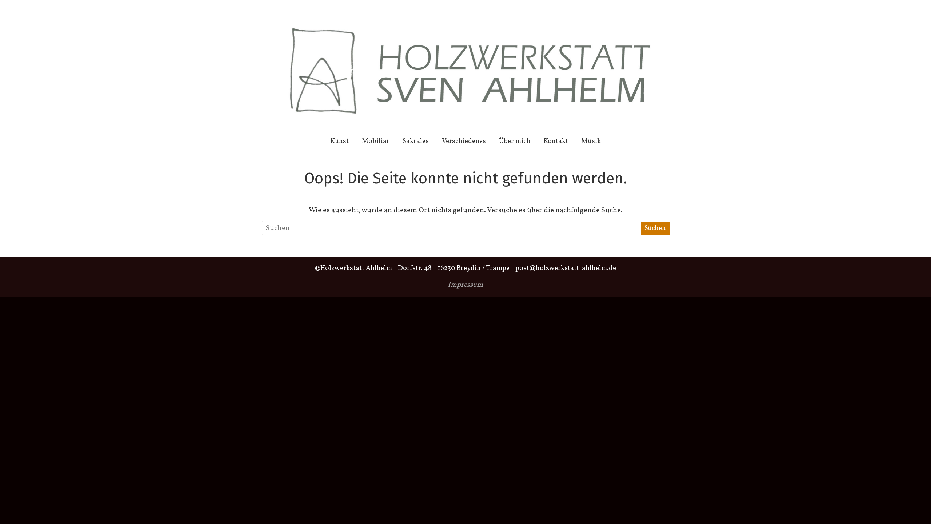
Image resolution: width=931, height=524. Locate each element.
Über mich (515, 141)
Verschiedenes (464, 141)
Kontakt (556, 141)
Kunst (340, 141)
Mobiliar (375, 141)
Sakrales (416, 141)
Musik (591, 141)
